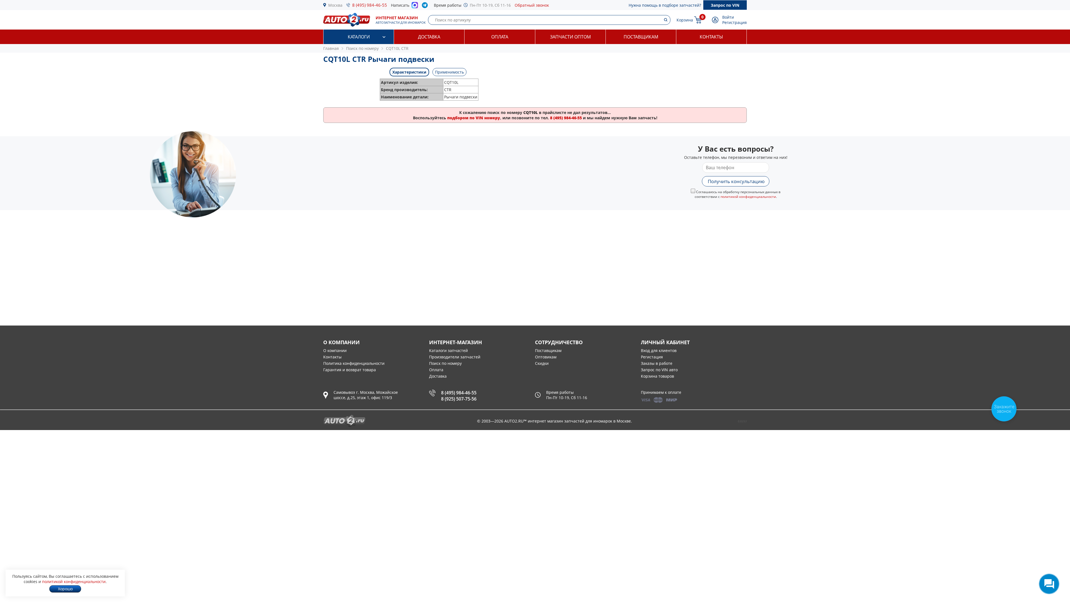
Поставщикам (641, 37)
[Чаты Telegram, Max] (1049, 584)
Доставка (429, 37)
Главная (331, 48)
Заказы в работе (656, 363)
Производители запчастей (454, 357)
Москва (335, 5)
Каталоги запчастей (448, 350)
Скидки (542, 363)
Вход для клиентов (659, 350)
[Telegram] (426, 6)
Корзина (685, 20)
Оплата (499, 37)
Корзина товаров (657, 376)
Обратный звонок (532, 5)
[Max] (415, 6)
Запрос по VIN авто (659, 369)
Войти (728, 17)
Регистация (652, 357)
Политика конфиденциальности (354, 363)
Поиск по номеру (445, 363)
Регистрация (734, 22)
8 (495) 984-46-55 (369, 5)
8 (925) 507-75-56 (458, 399)
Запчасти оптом (570, 37)
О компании (335, 350)
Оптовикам (545, 357)
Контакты (711, 37)
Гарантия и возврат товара (349, 369)
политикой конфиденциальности (748, 196)
